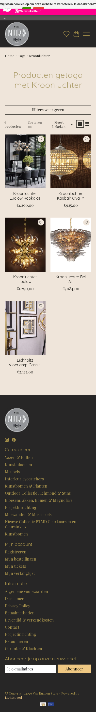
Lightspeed (13, 697)
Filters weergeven (48, 109)
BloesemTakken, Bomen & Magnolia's (38, 500)
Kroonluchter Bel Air (71, 279)
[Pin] (51, 704)
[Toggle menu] (86, 34)
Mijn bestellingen (20, 559)
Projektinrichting (20, 507)
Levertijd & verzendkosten (29, 620)
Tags (21, 56)
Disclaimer (14, 598)
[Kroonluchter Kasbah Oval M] (70, 161)
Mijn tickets (15, 566)
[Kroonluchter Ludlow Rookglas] (25, 161)
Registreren (15, 551)
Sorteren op (35, 124)
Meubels (12, 471)
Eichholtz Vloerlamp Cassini (25, 362)
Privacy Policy (17, 605)
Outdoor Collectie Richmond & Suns (38, 493)
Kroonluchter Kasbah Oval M (70, 196)
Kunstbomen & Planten (26, 486)
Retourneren (16, 641)
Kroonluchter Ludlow (25, 279)
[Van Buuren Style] (17, 34)
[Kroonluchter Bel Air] (70, 244)
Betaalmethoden (19, 612)
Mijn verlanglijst (20, 573)
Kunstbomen (16, 533)
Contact (12, 627)
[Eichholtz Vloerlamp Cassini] (25, 328)
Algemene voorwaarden (26, 591)
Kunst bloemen (18, 464)
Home (9, 56)
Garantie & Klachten (23, 648)
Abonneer (74, 668)
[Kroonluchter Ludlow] (25, 244)
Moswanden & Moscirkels (28, 514)
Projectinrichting (20, 634)
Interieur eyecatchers (24, 478)
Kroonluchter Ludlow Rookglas (25, 196)
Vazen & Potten (19, 457)
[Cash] (43, 704)
